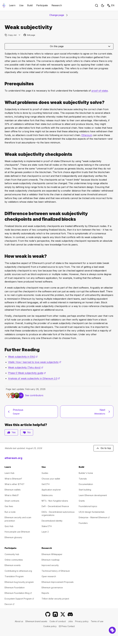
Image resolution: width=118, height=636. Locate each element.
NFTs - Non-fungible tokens (55, 501)
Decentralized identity (52, 520)
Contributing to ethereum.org (18, 571)
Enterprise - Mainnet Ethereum (94, 517)
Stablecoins (47, 495)
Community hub (12, 554)
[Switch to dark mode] (103, 5)
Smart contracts (12, 501)
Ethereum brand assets (36, 621)
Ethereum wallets (13, 489)
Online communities (14, 560)
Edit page (29, 35)
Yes (14, 432)
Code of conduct (58, 621)
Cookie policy (50, 626)
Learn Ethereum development (93, 495)
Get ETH (46, 484)
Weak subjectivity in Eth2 (23, 356)
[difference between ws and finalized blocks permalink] (3, 216)
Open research (49, 576)
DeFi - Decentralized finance (55, 506)
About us (19, 621)
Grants (82, 501)
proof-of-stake (100, 90)
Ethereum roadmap (51, 560)
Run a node (10, 512)
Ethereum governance (52, 587)
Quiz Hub (9, 526)
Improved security (50, 565)
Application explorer (51, 489)
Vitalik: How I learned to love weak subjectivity (34, 362)
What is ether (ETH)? (14, 484)
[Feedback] (112, 630)
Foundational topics (88, 506)
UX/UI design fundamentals (91, 512)
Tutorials (83, 478)
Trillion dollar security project (55, 598)
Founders (83, 523)
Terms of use (97, 621)
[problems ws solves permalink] (3, 102)
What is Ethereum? (13, 478)
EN (112, 5)
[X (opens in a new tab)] (62, 614)
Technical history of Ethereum (56, 571)
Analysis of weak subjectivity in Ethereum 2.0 (34, 378)
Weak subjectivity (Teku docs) (25, 367)
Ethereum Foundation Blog (18, 593)
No (29, 432)
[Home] (3, 5)
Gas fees (9, 506)
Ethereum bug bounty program (19, 582)
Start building (85, 489)
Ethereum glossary (13, 537)
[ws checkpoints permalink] (3, 154)
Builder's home (86, 473)
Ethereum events (13, 565)
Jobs (70, 621)
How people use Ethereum (17, 531)
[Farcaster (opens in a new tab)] (55, 614)
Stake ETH (47, 526)
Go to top (106, 448)
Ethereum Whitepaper (52, 554)
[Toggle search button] (97, 5)
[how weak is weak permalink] (3, 256)
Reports (45, 593)
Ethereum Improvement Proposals (58, 582)
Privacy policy (81, 621)
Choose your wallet (51, 478)
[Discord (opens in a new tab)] (70, 614)
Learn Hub (9, 473)
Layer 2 (45, 531)
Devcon (9, 604)
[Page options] (19, 35)
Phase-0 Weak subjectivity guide (27, 372)
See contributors (34, 395)
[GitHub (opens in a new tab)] (47, 614)
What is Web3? (12, 495)
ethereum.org (13, 458)
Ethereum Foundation (15, 587)
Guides (45, 473)
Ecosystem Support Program (19, 598)
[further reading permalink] (3, 350)
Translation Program (14, 576)
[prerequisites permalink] (3, 84)
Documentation (86, 484)
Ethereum (86, 135)
